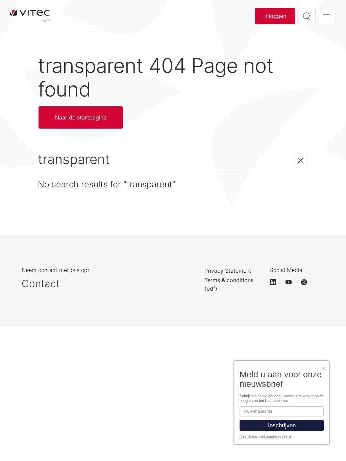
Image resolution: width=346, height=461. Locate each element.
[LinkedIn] (276, 282)
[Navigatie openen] (327, 16)
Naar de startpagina (80, 117)
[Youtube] (292, 282)
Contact (41, 283)
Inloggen (275, 15)
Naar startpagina (30, 16)
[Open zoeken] (306, 16)
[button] (325, 367)
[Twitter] (307, 282)
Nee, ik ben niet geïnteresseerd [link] (265, 436)
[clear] (300, 160)
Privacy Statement (227, 270)
